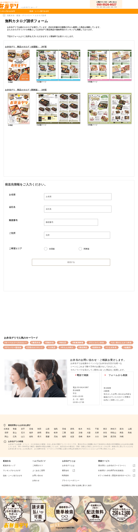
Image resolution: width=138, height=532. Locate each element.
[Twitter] (131, 526)
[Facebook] (125, 526)
